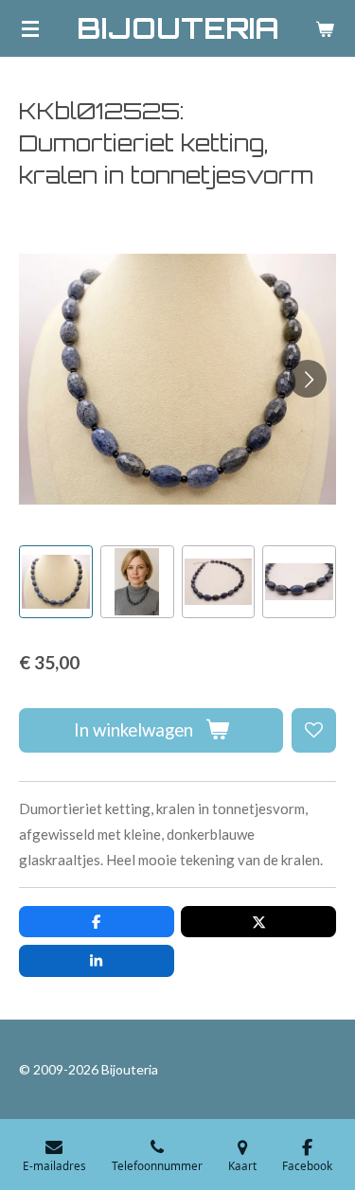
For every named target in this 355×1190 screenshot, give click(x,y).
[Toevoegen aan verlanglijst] (314, 730)
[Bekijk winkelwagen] (325, 28)
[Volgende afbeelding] (308, 379)
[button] (56, 582)
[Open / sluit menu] (30, 28)
